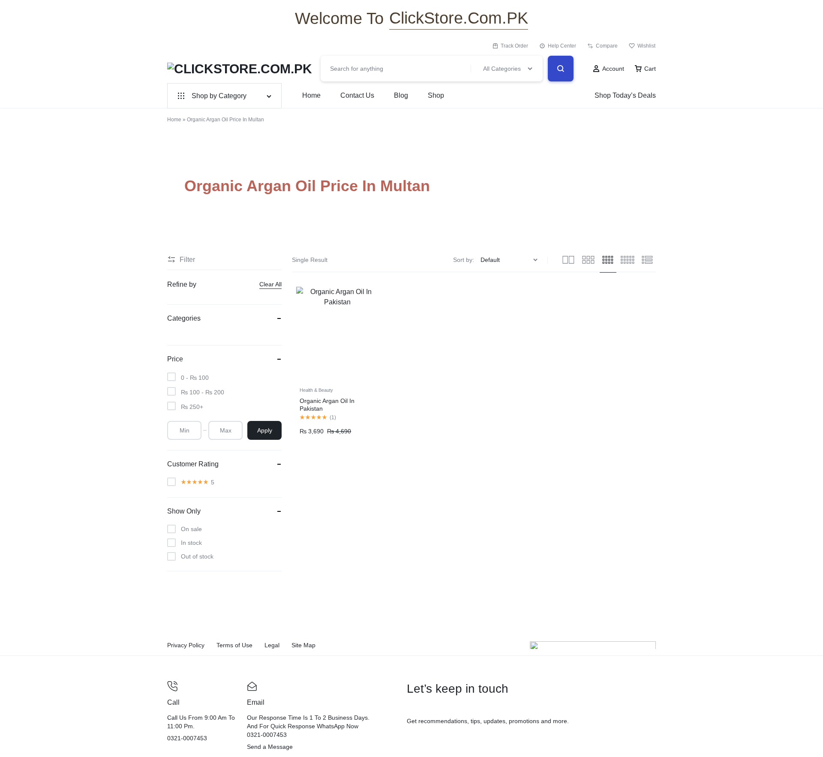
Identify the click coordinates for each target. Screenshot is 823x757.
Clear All (270, 284)
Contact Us (357, 95)
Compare (607, 46)
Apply (264, 430)
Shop (436, 95)
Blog (401, 95)
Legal (271, 645)
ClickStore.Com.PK (458, 18)
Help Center (562, 46)
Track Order (514, 46)
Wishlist (646, 46)
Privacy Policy (185, 645)
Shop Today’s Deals (625, 95)
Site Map (303, 645)
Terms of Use (234, 645)
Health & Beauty (316, 390)
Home (311, 95)
